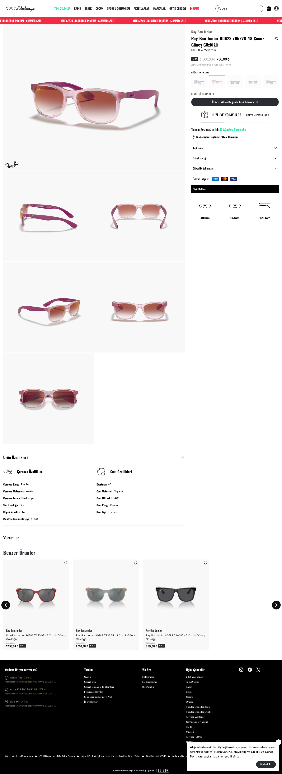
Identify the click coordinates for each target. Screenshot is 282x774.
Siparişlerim (90, 681)
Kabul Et (266, 764)
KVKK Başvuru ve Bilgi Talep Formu (59, 756)
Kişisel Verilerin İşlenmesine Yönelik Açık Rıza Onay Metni (112, 756)
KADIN (77, 8)
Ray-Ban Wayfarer (195, 716)
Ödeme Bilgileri (201, 178)
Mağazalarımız (149, 681)
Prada (189, 726)
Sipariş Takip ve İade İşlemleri (99, 686)
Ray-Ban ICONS (194, 736)
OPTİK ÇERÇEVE (177, 8)
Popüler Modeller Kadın (198, 706)
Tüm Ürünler (192, 681)
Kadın (189, 686)
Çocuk (189, 696)
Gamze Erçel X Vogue (197, 721)
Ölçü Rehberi (200, 189)
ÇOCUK (99, 8)
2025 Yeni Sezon (194, 676)
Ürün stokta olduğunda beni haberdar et (235, 102)
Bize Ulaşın (148, 686)
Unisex (189, 701)
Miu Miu (190, 731)
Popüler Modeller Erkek (198, 711)
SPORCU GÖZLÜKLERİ (118, 8)
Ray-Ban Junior (201, 31)
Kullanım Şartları (182, 756)
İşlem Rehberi (91, 701)
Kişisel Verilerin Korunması (21, 756)
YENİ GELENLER (62, 8)
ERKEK (88, 8)
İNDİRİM (194, 8)
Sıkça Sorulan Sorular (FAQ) (98, 696)
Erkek (189, 691)
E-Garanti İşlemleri (94, 691)
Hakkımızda (148, 676)
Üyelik (87, 676)
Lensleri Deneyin (201, 94)
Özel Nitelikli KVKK (158, 756)
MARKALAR (159, 8)
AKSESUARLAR (141, 8)
